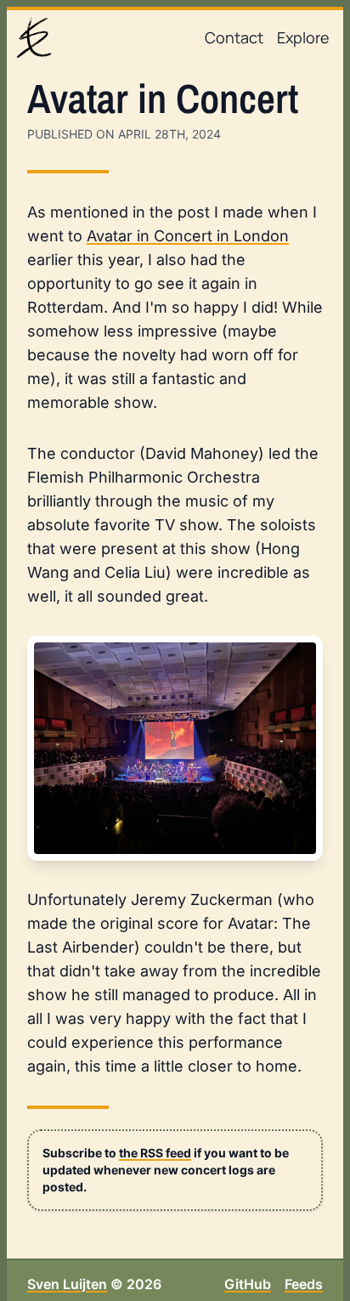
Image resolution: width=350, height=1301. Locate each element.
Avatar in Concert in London (188, 236)
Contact (234, 37)
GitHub (247, 1284)
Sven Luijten (67, 1284)
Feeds (304, 1284)
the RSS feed (155, 1152)
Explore (303, 37)
